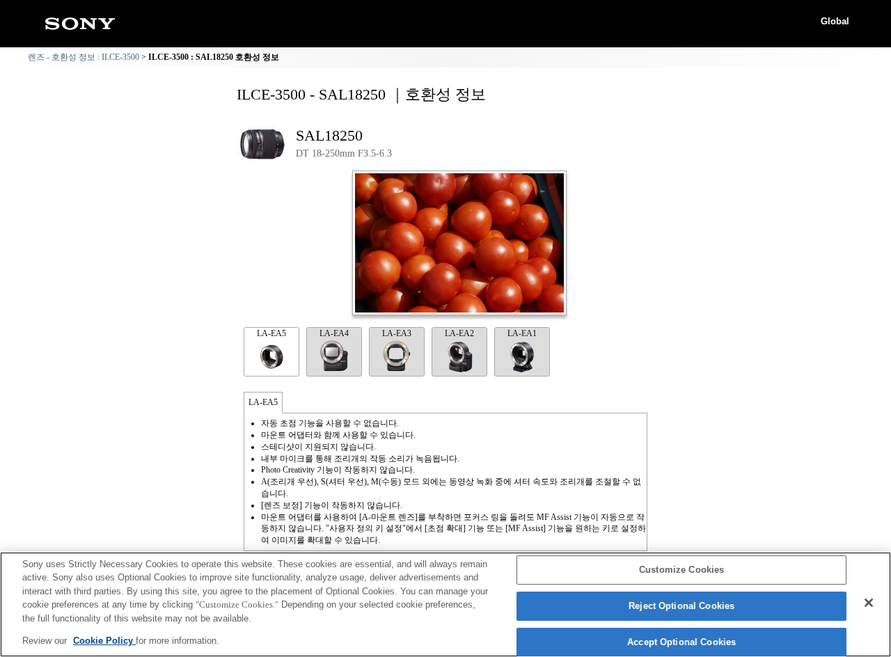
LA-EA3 (396, 333)
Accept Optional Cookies (681, 642)
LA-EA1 (522, 333)
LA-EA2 (459, 333)
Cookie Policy (104, 640)
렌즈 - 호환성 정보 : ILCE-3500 (83, 57)
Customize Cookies (681, 570)
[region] (445, 604)
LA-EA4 (334, 333)
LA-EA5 (271, 333)
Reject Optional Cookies (681, 606)
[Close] (868, 602)
